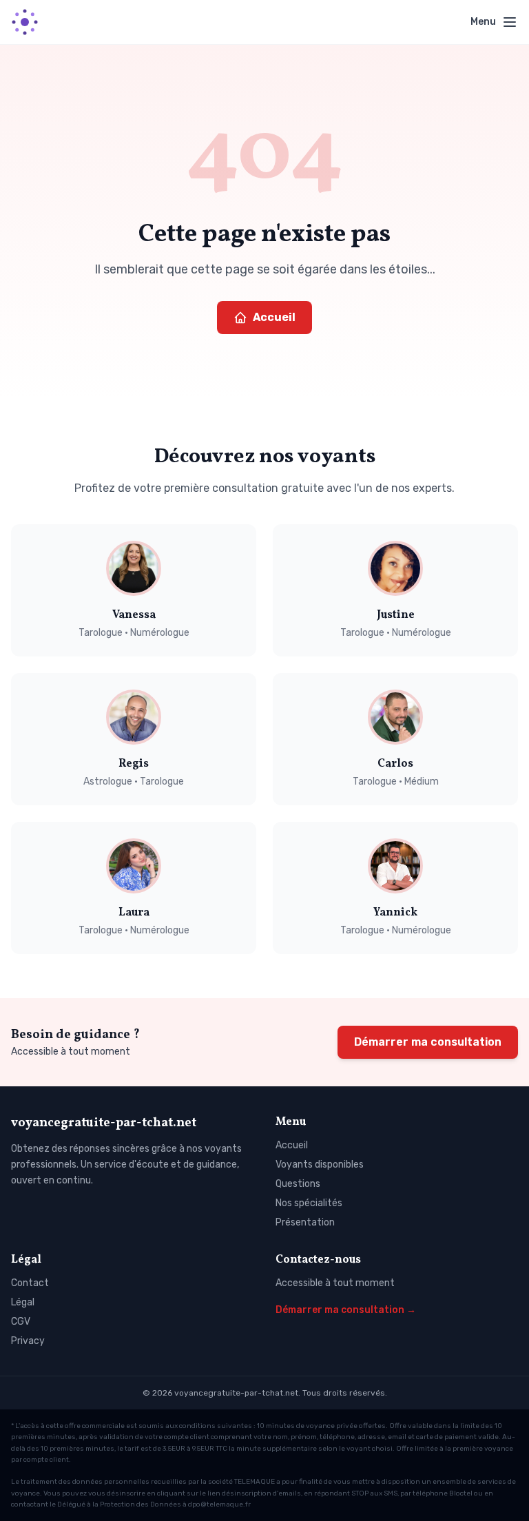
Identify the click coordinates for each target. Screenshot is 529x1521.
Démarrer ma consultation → (346, 1310)
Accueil (274, 317)
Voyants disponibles (320, 1164)
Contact (30, 1283)
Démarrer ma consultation (427, 1041)
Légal (22, 1302)
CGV (20, 1321)
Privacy (28, 1341)
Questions (298, 1184)
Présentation (305, 1222)
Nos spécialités (309, 1203)
